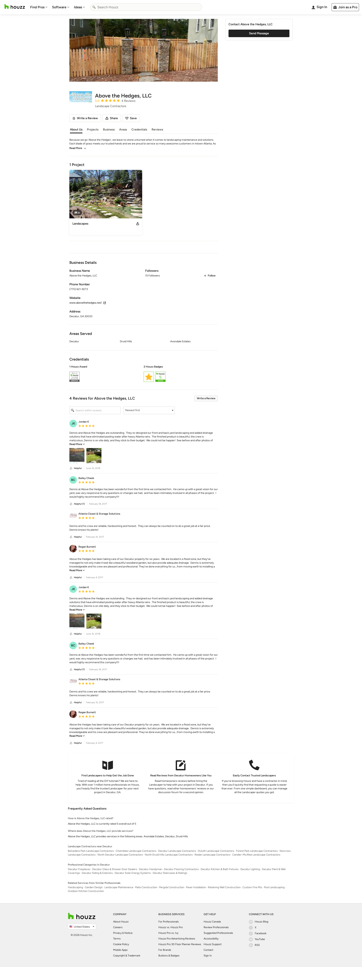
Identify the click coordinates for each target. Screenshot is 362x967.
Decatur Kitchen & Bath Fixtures (220, 869)
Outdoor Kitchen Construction (86, 891)
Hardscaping (75, 887)
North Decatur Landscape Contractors (120, 854)
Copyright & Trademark (126, 955)
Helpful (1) (79, 504)
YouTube (260, 939)
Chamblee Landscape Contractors (136, 851)
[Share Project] (137, 223)
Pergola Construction (171, 887)
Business (109, 129)
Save (133, 118)
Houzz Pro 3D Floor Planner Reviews (179, 944)
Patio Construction (146, 887)
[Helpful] (71, 468)
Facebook (260, 933)
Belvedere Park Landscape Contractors (91, 851)
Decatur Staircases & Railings (170, 873)
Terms (117, 938)
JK (73, 423)
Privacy (117, 933)
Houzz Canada (212, 921)
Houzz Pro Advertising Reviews (176, 938)
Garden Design (94, 887)
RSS (257, 945)
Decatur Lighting (250, 869)
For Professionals (168, 921)
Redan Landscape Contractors (212, 854)
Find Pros (37, 7)
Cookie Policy (121, 944)
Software (59, 7)
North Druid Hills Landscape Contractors (169, 854)
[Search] (94, 7)
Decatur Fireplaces (79, 869)
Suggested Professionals (218, 933)
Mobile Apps (120, 950)
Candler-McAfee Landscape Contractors (256, 854)
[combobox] (146, 7)
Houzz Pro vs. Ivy (168, 933)
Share (114, 118)
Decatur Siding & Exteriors (97, 873)
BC (73, 480)
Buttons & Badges (168, 955)
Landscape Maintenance (118, 887)
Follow (212, 275)
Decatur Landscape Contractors (177, 851)
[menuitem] (39, 7)
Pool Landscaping (274, 887)
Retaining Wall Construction (224, 887)
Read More (75, 148)
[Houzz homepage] (14, 6)
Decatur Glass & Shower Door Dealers (114, 869)
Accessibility (211, 938)
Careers (118, 927)
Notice (128, 933)
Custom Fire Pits (252, 887)
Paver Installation (196, 887)
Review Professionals (216, 927)
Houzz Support (213, 944)
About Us (76, 129)
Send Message (259, 33)
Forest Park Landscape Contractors (257, 851)
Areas (123, 129)
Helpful (78, 468)
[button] (143, 374)
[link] (77, 444)
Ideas (78, 7)
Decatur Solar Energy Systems (133, 873)
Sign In (208, 955)
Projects (92, 129)
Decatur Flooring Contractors (181, 869)
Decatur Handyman (150, 869)
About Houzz (121, 921)
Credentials (139, 129)
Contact (208, 950)
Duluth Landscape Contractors (216, 851)
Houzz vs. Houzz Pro (170, 927)
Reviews (157, 129)
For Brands (164, 950)
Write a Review (206, 398)
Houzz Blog (261, 921)
